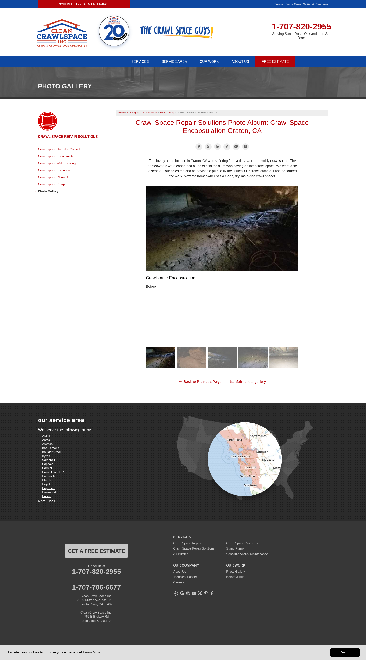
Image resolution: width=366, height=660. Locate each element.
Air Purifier (180, 554)
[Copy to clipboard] (245, 146)
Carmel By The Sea (55, 472)
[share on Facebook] (198, 146)
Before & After (235, 577)
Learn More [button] (91, 652)
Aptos (46, 439)
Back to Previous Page (202, 382)
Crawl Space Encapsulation (57, 156)
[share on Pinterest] (226, 146)
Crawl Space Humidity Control (59, 149)
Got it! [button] (345, 652)
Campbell (48, 460)
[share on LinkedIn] (217, 146)
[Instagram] (188, 593)
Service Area (174, 61)
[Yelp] (176, 593)
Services (140, 61)
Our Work (209, 61)
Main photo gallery (250, 382)
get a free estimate (96, 551)
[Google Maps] (182, 593)
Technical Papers (185, 577)
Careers (178, 582)
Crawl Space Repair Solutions (68, 136)
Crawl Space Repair (187, 543)
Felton (46, 496)
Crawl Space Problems (242, 543)
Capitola (47, 464)
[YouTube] (194, 593)
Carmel (47, 468)
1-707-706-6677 (96, 587)
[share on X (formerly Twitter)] (208, 146)
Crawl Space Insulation (54, 170)
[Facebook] (211, 593)
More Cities (46, 501)
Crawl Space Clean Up (53, 177)
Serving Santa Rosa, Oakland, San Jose (301, 4)
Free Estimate (275, 61)
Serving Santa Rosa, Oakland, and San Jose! (301, 36)
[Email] (236, 146)
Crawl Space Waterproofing (57, 163)
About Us (240, 61)
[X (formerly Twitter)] (199, 593)
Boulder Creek (51, 451)
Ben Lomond (50, 447)
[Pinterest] (205, 593)
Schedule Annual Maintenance (84, 4)
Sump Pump (235, 548)
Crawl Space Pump (51, 184)
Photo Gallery (48, 191)
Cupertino (48, 488)
